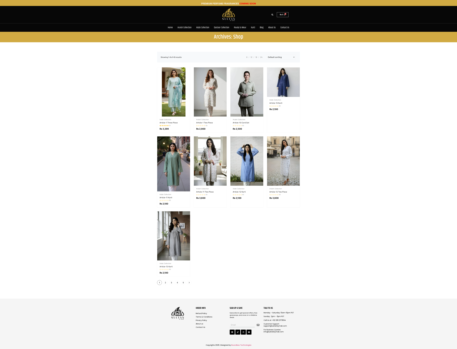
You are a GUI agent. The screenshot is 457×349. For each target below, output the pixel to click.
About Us (272, 27)
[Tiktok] (237, 332)
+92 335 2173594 (279, 320)
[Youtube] (248, 332)
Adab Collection (202, 27)
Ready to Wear (240, 27)
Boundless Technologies (241, 345)
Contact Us (284, 27)
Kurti (253, 27)
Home (170, 27)
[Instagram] (243, 332)
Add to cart (173, 116)
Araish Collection (184, 27)
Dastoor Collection (221, 27)
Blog (261, 27)
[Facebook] (232, 332)
